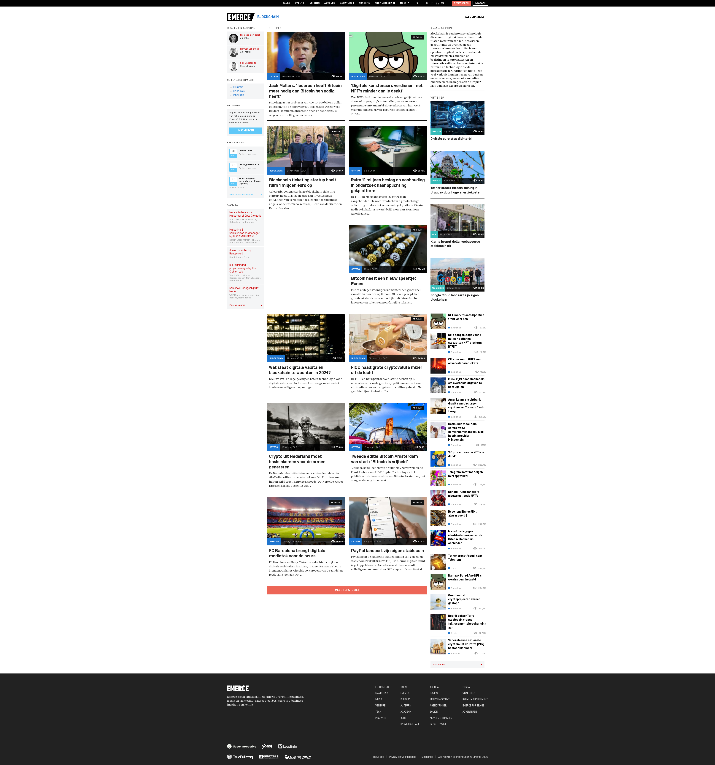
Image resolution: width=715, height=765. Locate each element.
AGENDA (434, 687)
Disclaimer (427, 757)
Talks (286, 3)
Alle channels (474, 17)
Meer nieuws (439, 664)
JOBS (403, 718)
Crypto (273, 76)
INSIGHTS (406, 699)
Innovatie (238, 95)
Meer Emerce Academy (241, 194)
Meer (403, 3)
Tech (434, 235)
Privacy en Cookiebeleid (402, 757)
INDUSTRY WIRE (438, 724)
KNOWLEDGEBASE (410, 724)
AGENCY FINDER (438, 705)
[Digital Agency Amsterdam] (241, 746)
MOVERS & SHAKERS (441, 718)
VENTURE (380, 705)
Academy (364, 3)
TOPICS (434, 693)
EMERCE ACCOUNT (440, 699)
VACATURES (469, 693)
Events (299, 3)
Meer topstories (347, 590)
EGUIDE (434, 712)
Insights (314, 3)
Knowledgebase (385, 3)
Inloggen (480, 3)
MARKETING (381, 693)
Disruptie (238, 87)
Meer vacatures (237, 305)
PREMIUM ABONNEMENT (475, 699)
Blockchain (358, 76)
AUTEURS (406, 705)
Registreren (461, 3)
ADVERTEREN (470, 712)
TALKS (404, 687)
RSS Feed (378, 757)
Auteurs (330, 3)
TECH (378, 712)
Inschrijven (246, 130)
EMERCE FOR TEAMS (473, 705)
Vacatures (347, 3)
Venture (274, 542)
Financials (239, 91)
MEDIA (378, 699)
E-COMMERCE (382, 687)
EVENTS (405, 693)
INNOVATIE (380, 718)
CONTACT (468, 687)
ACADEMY (406, 712)
